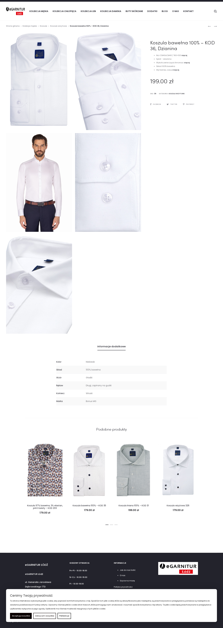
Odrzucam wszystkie (44, 616)
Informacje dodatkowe (111, 346)
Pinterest (190, 104)
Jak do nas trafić (127, 570)
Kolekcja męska (30, 26)
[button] (107, 524)
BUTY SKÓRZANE (134, 11)
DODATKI (152, 11)
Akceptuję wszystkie (21, 616)
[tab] (111, 346)
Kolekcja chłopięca (64, 11)
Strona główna (13, 26)
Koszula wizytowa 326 (178, 505)
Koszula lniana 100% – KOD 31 (134, 505)
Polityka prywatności (123, 587)
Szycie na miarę (127, 580)
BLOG (165, 11)
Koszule (43, 26)
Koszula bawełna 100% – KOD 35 (89, 505)
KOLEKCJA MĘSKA (38, 11)
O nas (175, 11)
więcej (184, 55)
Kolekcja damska (110, 11)
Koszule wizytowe (58, 26)
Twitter (174, 104)
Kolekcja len (88, 11)
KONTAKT (188, 11)
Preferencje (64, 616)
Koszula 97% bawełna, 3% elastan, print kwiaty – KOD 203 (45, 507)
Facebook (157, 104)
